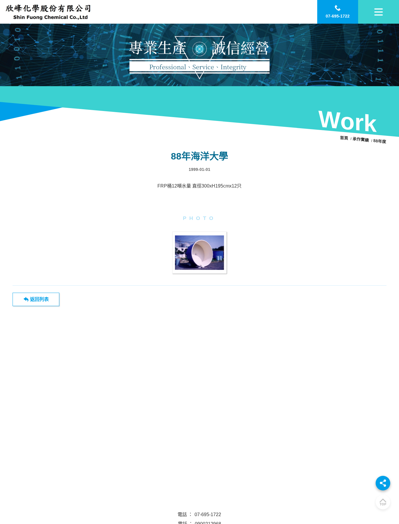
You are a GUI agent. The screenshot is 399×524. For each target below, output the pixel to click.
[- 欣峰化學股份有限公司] (199, 252)
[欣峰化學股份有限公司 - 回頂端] (383, 502)
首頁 (345, 138)
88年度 (380, 141)
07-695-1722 (208, 514)
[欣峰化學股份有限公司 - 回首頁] (48, 11)
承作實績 (361, 139)
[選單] (378, 12)
